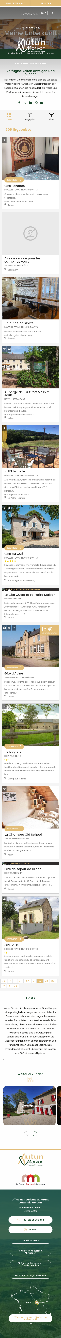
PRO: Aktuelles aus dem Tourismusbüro (30, 1264)
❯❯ (15, 985)
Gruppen (45, 3)
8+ (20, 981)
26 (3, 985)
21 (34, 981)
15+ (27, 981)
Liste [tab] (9, 119)
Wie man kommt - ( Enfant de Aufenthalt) (30, 1318)
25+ (53, 981)
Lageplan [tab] (30, 119)
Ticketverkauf (15, 3)
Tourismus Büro (30, 1240)
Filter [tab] (51, 119)
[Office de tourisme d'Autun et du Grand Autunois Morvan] (30, 46)
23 (46, 981)
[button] (52, 13)
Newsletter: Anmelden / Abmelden (30, 1251)
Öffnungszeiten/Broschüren (30, 1275)
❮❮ (4, 981)
